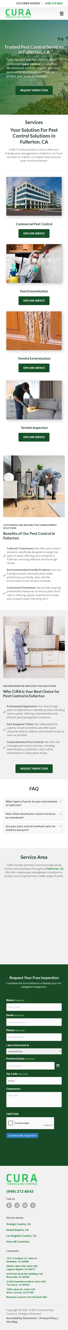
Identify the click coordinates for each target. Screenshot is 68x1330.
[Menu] (62, 13)
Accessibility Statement (21, 1318)
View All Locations (17, 1241)
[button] (34, 803)
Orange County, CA (18, 1224)
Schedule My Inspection (22, 1135)
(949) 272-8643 (54, 3)
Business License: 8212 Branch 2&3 (26, 1297)
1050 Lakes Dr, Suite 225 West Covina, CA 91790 (20, 1291)
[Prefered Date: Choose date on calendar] (57, 1065)
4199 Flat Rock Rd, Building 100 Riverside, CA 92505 (24, 1275)
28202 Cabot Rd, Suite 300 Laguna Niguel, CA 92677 (21, 1267)
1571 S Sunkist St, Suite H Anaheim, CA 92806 (21, 1260)
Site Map (12, 1322)
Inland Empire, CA (17, 1230)
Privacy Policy (48, 1318)
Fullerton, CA (55, 868)
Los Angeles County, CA (21, 1235)
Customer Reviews (28, 3)
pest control (31, 64)
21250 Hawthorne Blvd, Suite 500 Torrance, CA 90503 (26, 1283)
